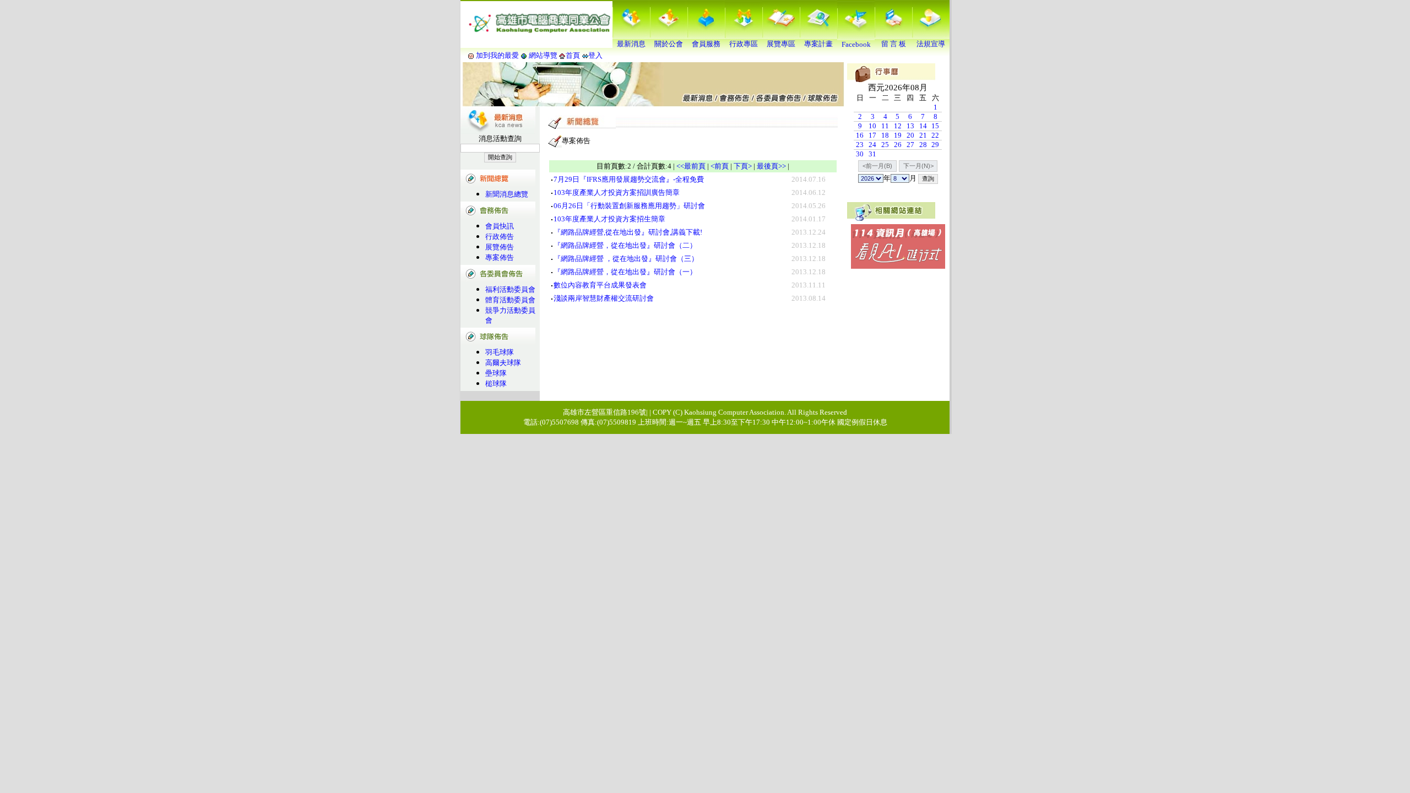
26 (898, 144)
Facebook (856, 44)
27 (910, 144)
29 (935, 144)
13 (910, 126)
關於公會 (668, 44)
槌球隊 (496, 383)
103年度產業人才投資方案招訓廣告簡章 (617, 192)
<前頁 (720, 166)
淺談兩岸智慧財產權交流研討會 (604, 298)
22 (935, 135)
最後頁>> (771, 166)
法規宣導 (930, 44)
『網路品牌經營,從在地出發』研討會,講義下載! (628, 232)
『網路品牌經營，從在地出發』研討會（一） (625, 272)
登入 (595, 55)
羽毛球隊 (499, 352)
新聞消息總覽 (506, 194)
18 (885, 135)
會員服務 (706, 44)
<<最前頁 (691, 166)
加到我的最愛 (497, 55)
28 (923, 144)
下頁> (743, 166)
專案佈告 (499, 257)
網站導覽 (543, 55)
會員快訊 (499, 226)
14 (923, 126)
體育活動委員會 (510, 300)
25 (885, 144)
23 (860, 144)
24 (872, 144)
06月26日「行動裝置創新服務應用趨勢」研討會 (629, 206)
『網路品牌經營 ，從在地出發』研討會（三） (626, 258)
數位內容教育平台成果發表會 (600, 285)
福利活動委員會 (510, 289)
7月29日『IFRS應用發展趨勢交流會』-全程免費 (629, 179)
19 (898, 135)
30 (860, 154)
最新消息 (631, 44)
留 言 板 (893, 44)
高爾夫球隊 (503, 363)
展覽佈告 (499, 247)
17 (872, 135)
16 (860, 135)
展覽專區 (781, 44)
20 (910, 135)
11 (885, 126)
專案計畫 (818, 44)
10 (872, 126)
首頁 (573, 55)
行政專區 (743, 44)
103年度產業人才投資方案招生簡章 (609, 219)
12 (898, 126)
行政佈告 (499, 236)
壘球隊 (496, 373)
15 (935, 126)
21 (923, 135)
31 (872, 154)
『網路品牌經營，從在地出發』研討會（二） (625, 245)
